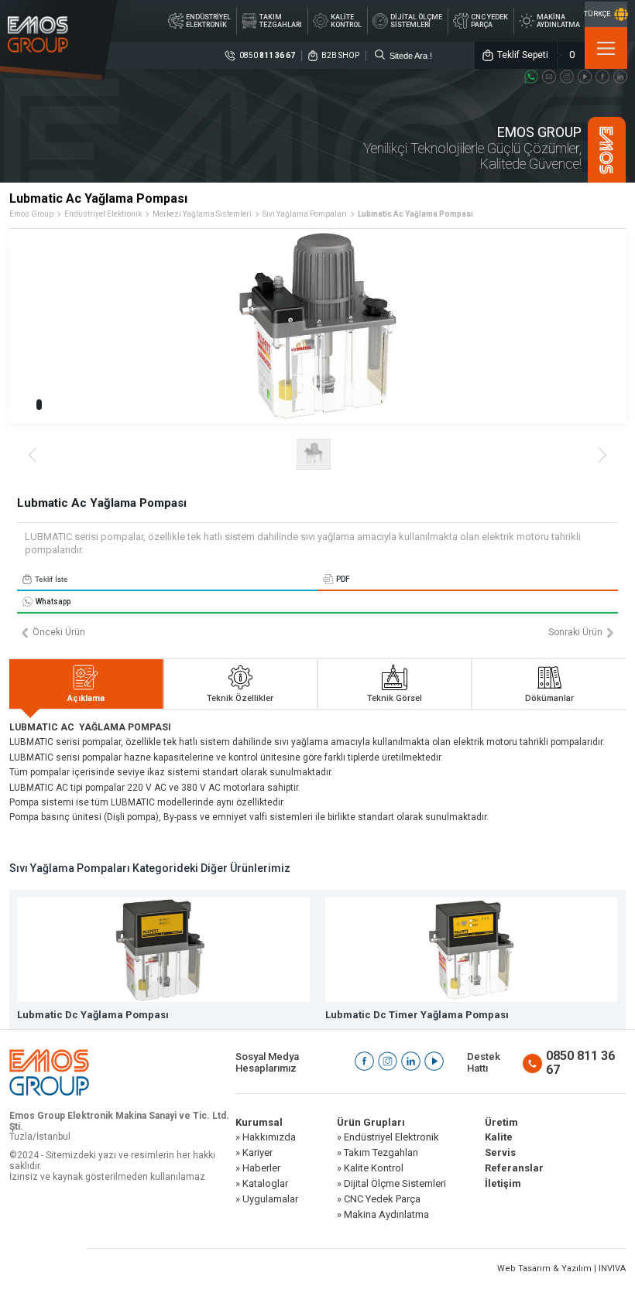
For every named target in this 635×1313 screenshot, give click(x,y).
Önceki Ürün (59, 632)
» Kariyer (254, 1152)
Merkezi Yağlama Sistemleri (202, 214)
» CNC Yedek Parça (378, 1199)
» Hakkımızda (265, 1137)
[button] (39, 404)
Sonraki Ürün (575, 632)
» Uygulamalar (266, 1199)
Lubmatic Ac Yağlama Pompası (415, 214)
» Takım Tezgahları (377, 1152)
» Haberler (257, 1168)
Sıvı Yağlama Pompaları (305, 214)
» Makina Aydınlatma (383, 1214)
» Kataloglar (261, 1183)
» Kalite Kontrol (370, 1168)
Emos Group (31, 214)
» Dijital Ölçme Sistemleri (391, 1183)
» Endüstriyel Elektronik (388, 1137)
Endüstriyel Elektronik (103, 214)
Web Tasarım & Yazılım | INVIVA (561, 1268)
